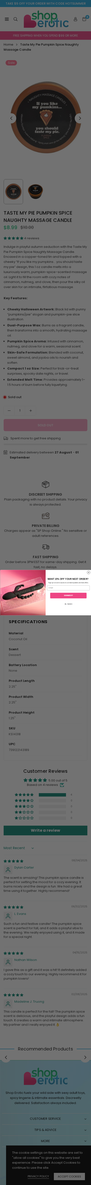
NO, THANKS (68, 604)
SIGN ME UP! (68, 595)
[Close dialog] (88, 572)
